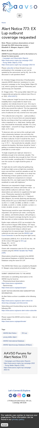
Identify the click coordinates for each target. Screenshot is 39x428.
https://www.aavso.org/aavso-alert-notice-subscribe (19, 310)
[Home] (19, 7)
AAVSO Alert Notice (9, 333)
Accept (4, 425)
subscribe (10, 68)
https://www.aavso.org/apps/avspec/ (14, 287)
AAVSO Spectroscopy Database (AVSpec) (17, 345)
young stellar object (10, 337)
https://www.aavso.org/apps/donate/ (14, 321)
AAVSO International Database (13, 341)
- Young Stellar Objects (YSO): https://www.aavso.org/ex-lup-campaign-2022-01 (17, 367)
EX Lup (23, 241)
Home (4, 22)
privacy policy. (18, 419)
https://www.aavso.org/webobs (12, 283)
